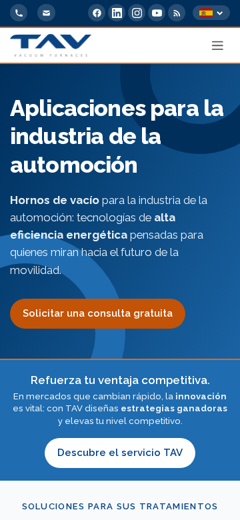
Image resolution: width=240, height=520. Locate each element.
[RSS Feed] (176, 12)
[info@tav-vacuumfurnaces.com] (46, 12)
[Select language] (211, 13)
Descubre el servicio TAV (120, 453)
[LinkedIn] (116, 12)
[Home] (50, 45)
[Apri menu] (218, 45)
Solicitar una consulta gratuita (98, 313)
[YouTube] (156, 12)
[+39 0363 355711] (18, 12)
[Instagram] (136, 12)
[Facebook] (96, 12)
